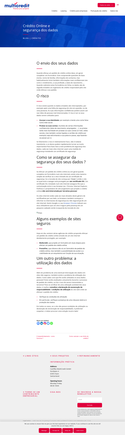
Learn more (80, 430)
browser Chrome (70, 203)
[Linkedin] (41, 323)
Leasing (64, 11)
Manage (44, 430)
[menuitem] (118, 5)
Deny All (67, 430)
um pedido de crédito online (56, 245)
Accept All (55, 430)
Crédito (54, 11)
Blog (26, 38)
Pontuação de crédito (99, 11)
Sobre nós (114, 11)
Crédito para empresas (78, 11)
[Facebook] (38, 323)
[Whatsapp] (51, 323)
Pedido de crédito (105, 5)
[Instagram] (44, 323)
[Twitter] (48, 323)
